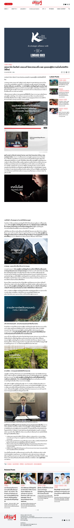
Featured (61, 89)
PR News (51, 9)
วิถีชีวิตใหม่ (21, 464)
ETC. (43, 9)
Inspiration (61, 485)
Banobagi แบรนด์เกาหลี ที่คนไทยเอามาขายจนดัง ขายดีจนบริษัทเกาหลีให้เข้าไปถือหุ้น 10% (62, 492)
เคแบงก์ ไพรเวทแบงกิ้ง (29, 464)
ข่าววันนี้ (6, 64)
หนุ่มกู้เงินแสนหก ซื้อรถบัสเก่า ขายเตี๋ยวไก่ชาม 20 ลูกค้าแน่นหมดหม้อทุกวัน (64, 94)
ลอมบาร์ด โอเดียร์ (15, 464)
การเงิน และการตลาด (34, 9)
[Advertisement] (37, 19)
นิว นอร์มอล (9, 464)
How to (14, 9)
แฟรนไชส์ (22, 9)
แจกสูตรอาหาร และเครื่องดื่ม (64, 90)
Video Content (61, 9)
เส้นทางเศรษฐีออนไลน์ (37, 464)
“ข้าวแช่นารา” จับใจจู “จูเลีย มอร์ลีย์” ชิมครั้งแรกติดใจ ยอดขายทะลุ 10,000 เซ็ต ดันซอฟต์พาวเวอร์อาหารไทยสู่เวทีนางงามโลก (64, 104)
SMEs (5, 9)
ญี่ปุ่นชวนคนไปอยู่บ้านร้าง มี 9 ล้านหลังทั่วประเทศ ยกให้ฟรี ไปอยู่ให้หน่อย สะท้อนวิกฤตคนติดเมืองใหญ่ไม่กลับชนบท (64, 84)
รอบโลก (64, 80)
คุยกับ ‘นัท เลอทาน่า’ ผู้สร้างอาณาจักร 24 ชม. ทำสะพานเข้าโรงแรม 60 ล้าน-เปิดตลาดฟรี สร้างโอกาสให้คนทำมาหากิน (64, 114)
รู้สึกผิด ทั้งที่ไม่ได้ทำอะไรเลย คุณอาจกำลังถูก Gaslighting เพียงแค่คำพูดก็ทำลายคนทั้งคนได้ (45, 491)
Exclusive (61, 108)
